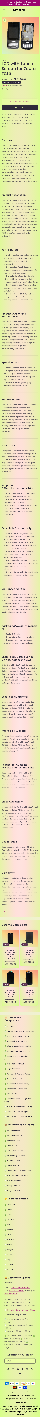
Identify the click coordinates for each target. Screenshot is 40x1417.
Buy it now (20, 107)
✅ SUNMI (8, 1254)
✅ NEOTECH (9, 1220)
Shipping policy (12, 1399)
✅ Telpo (8, 1259)
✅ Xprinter (9, 1269)
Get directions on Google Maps (21, 1310)
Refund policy (27, 1392)
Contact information (28, 1399)
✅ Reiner (8, 1244)
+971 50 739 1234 (16, 1290)
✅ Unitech (8, 1264)
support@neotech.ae (20, 1287)
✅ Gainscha (9, 1205)
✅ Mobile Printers (11, 1166)
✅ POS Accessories (12, 1180)
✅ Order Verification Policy (15, 1089)
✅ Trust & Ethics (11, 1094)
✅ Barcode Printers (12, 1131)
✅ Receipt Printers (12, 1185)
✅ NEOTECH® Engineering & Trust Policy (18, 1100)
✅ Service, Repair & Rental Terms (18, 1116)
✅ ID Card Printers (12, 1161)
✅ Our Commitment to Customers (19, 1031)
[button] (4, 10)
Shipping (5, 85)
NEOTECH (16, 1392)
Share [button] (6, 911)
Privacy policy (13, 1395)
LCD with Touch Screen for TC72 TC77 (29, 993)
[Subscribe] (33, 1361)
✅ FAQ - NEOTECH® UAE (14, 1064)
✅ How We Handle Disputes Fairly (18, 1106)
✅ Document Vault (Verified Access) (16, 1057)
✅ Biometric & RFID (12, 1141)
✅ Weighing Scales (12, 1190)
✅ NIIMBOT (9, 1235)
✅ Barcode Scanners (13, 1136)
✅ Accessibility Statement (15, 1041)
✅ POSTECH (9, 1239)
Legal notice (21, 1402)
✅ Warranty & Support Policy (16, 1084)
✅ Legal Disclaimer (12, 1069)
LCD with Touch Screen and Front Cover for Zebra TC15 (10, 954)
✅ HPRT (7, 1215)
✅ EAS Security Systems (14, 1155)
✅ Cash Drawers (11, 1146)
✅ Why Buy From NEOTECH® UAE (17, 1036)
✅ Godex (8, 1210)
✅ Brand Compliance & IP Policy (17, 1051)
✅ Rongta (8, 1249)
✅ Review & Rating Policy (15, 1079)
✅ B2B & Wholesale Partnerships (18, 1046)
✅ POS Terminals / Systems (16, 1175)
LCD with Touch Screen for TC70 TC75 (10, 993)
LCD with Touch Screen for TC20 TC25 (29, 953)
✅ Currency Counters (13, 1151)
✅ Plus (7, 1225)
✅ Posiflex (8, 1230)
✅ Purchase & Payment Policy (17, 1074)
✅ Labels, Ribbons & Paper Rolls (17, 1170)
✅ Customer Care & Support (16, 1111)
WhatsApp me (10, 1293)
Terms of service (27, 1395)
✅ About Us (9, 1026)
